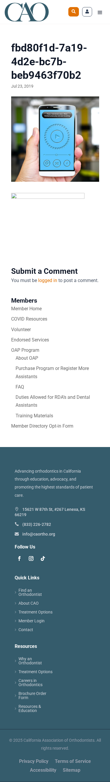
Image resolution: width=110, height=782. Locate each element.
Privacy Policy (33, 761)
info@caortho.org (38, 534)
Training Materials (34, 415)
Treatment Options (35, 612)
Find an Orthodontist (30, 592)
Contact (25, 630)
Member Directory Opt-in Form (42, 426)
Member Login (31, 621)
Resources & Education (29, 708)
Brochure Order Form (32, 695)
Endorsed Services (30, 340)
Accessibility (43, 770)
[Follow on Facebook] (19, 558)
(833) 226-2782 (36, 524)
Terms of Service (73, 761)
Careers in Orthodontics (30, 682)
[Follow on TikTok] (43, 558)
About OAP (27, 358)
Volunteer (21, 329)
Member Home (26, 308)
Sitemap (71, 770)
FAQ (20, 387)
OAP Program (25, 350)
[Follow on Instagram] (31, 558)
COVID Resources (29, 319)
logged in (47, 280)
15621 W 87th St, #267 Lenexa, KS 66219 (50, 512)
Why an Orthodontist (30, 661)
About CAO (28, 603)
